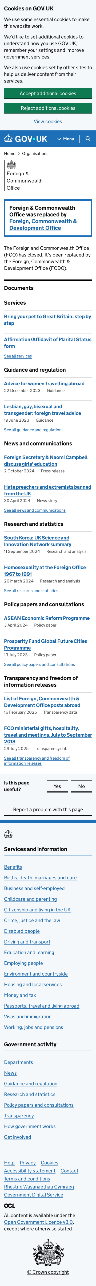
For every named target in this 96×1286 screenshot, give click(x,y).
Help (9, 1163)
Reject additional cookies (48, 108)
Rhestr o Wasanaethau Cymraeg (39, 1187)
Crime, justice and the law (32, 920)
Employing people (23, 963)
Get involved (17, 1137)
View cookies (48, 121)
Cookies (49, 1163)
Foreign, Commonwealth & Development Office (43, 224)
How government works (30, 1126)
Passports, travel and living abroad (41, 1006)
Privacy (28, 1163)
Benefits (13, 867)
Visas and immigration (27, 1016)
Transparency (19, 1116)
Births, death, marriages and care (40, 878)
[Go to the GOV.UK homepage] (25, 139)
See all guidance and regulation (33, 429)
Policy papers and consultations (39, 1105)
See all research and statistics (31, 590)
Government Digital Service (33, 1195)
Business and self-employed (34, 888)
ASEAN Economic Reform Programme (47, 618)
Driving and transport (27, 942)
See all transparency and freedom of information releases (37, 761)
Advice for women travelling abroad (44, 383)
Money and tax (20, 995)
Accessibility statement (29, 1171)
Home (9, 153)
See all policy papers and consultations (39, 664)
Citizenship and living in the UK (37, 910)
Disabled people (22, 931)
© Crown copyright (48, 1272)
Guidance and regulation (30, 1084)
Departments (18, 1062)
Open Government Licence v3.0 (38, 1222)
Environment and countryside (36, 974)
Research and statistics (29, 1094)
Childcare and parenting (30, 899)
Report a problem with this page (48, 809)
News (10, 1073)
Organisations (35, 153)
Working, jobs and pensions (33, 1027)
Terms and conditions (27, 1179)
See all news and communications (35, 510)
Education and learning (29, 952)
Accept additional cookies (48, 93)
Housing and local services (33, 984)
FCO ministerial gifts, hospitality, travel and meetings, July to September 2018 (48, 735)
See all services (18, 356)
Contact (69, 1171)
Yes (61, 786)
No (85, 786)
